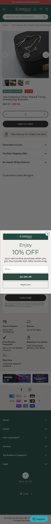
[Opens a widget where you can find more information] (39, 519)
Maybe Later (25, 285)
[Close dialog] (47, 234)
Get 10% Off (25, 277)
